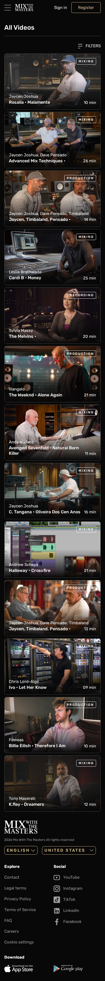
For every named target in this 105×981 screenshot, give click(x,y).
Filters (93, 45)
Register (86, 7)
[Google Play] (77, 968)
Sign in (60, 7)
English (18, 850)
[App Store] (27, 968)
